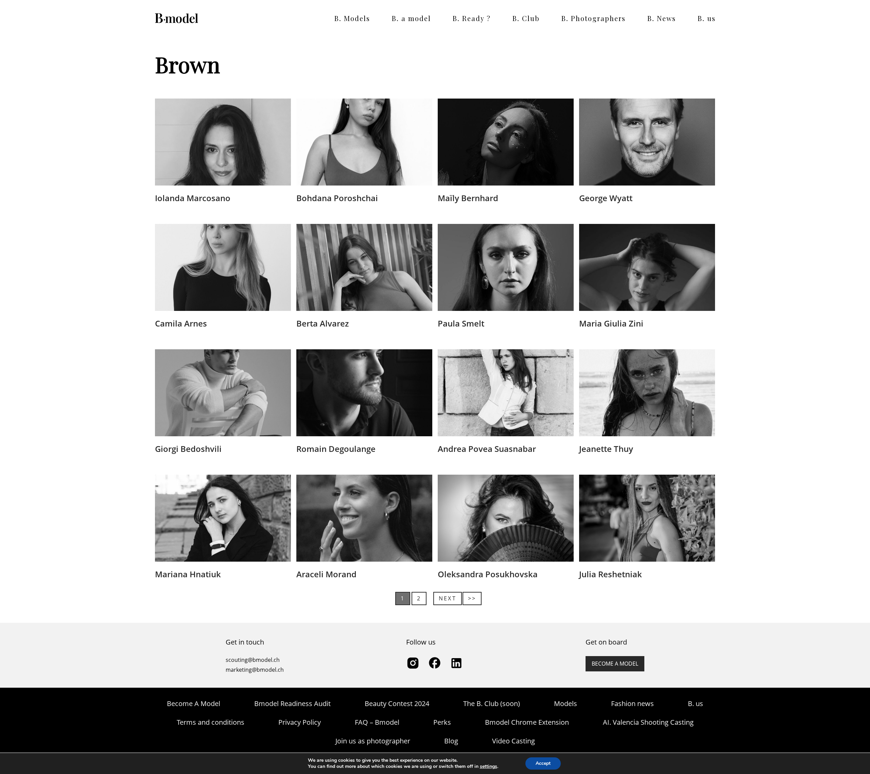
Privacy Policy (299, 722)
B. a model (411, 18)
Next (447, 598)
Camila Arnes (181, 323)
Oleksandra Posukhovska (488, 574)
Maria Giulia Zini (611, 323)
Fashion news (632, 703)
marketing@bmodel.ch (255, 669)
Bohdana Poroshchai (337, 198)
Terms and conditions (210, 722)
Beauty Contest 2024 (397, 703)
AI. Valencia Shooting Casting (648, 722)
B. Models (352, 18)
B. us (707, 18)
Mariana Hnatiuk (188, 574)
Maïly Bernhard (468, 198)
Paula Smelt (461, 323)
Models (565, 703)
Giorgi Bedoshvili (188, 448)
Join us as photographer (372, 740)
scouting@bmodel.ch (253, 660)
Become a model (615, 663)
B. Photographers (593, 18)
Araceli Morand (326, 574)
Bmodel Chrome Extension (527, 722)
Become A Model (193, 703)
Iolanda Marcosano (192, 198)
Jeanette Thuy (606, 448)
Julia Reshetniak (610, 574)
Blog (451, 740)
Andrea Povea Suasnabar (487, 448)
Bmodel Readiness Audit (292, 703)
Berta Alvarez (322, 323)
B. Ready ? (472, 18)
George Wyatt (605, 198)
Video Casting (513, 740)
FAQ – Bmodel (377, 722)
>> (472, 598)
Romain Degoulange (336, 448)
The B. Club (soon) (491, 703)
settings (488, 766)
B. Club (526, 18)
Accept (543, 763)
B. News (661, 18)
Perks (442, 722)
